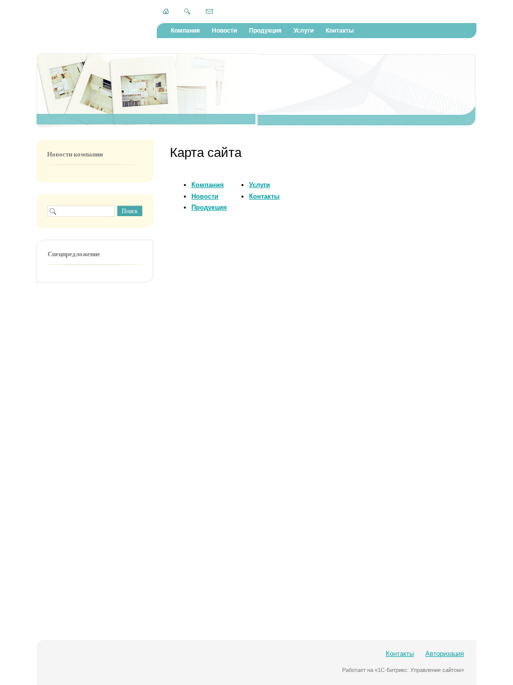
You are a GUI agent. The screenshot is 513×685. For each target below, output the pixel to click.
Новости (224, 30)
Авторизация (444, 653)
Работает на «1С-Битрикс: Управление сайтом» (403, 670)
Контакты (340, 30)
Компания (185, 30)
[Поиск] (187, 12)
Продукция (265, 30)
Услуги (304, 30)
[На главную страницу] (166, 11)
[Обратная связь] (209, 11)
